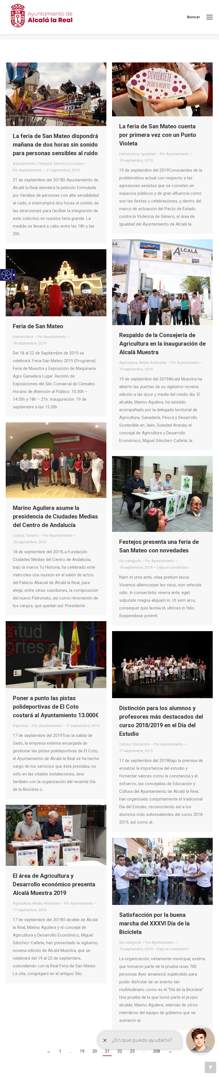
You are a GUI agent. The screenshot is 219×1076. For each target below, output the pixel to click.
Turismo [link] (32, 535)
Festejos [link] (44, 163)
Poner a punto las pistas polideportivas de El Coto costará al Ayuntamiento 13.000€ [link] (56, 707)
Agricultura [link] (128, 362)
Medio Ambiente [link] (152, 362)
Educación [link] (141, 744)
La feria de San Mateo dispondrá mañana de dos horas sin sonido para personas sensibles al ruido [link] (55, 145)
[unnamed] (162, 871)
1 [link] (60, 1051)
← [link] (49, 1051)
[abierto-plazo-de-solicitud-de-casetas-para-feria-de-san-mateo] (56, 282)
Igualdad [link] (148, 154)
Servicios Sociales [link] (68, 163)
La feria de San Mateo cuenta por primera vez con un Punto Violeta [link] (157, 135)
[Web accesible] (6, 275)
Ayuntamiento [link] (24, 163)
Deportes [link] (20, 726)
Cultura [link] (18, 535)
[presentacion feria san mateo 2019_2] (162, 494)
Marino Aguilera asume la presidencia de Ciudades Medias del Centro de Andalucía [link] (55, 516)
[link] (209, 17)
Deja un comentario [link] (173, 567)
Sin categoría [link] (130, 561)
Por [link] (27, 170)
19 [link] (82, 1051)
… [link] (70, 1051)
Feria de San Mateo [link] (38, 326)
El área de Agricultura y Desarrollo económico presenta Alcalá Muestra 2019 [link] (54, 884)
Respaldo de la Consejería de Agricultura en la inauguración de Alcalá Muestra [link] (162, 344)
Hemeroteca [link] (129, 154)
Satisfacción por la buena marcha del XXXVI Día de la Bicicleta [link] (154, 923)
